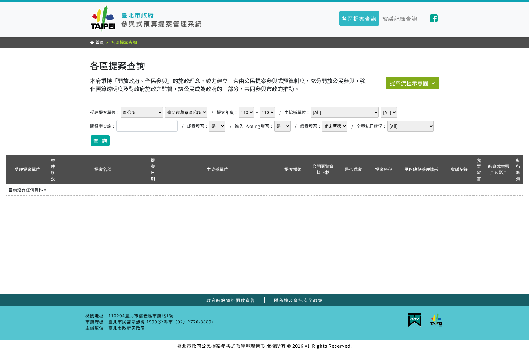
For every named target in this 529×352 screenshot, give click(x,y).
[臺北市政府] (436, 320)
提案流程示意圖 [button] (409, 83)
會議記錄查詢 (399, 18)
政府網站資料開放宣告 (230, 300)
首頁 (100, 42)
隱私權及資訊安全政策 (298, 300)
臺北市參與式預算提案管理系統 (147, 18)
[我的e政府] (415, 320)
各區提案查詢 (359, 18)
